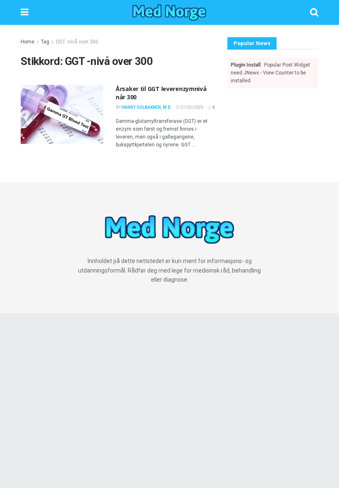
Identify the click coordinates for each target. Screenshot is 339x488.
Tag (45, 42)
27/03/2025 (191, 107)
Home (27, 42)
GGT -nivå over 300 (77, 42)
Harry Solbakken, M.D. (147, 107)
